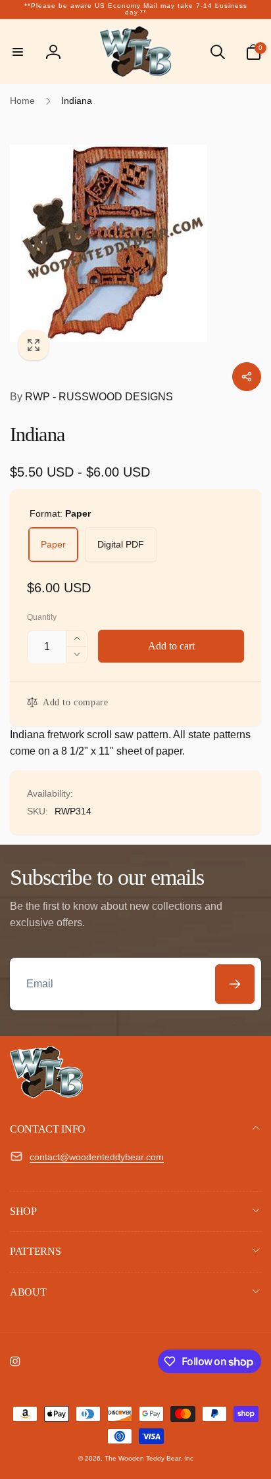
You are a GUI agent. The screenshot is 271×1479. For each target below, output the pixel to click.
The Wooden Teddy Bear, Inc (149, 1458)
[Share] (246, 376)
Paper (53, 544)
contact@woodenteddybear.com (97, 1157)
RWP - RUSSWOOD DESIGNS (91, 396)
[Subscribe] (235, 984)
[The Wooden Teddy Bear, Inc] (46, 1094)
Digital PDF (120, 544)
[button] (17, 51)
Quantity (42, 617)
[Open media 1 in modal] (135, 243)
